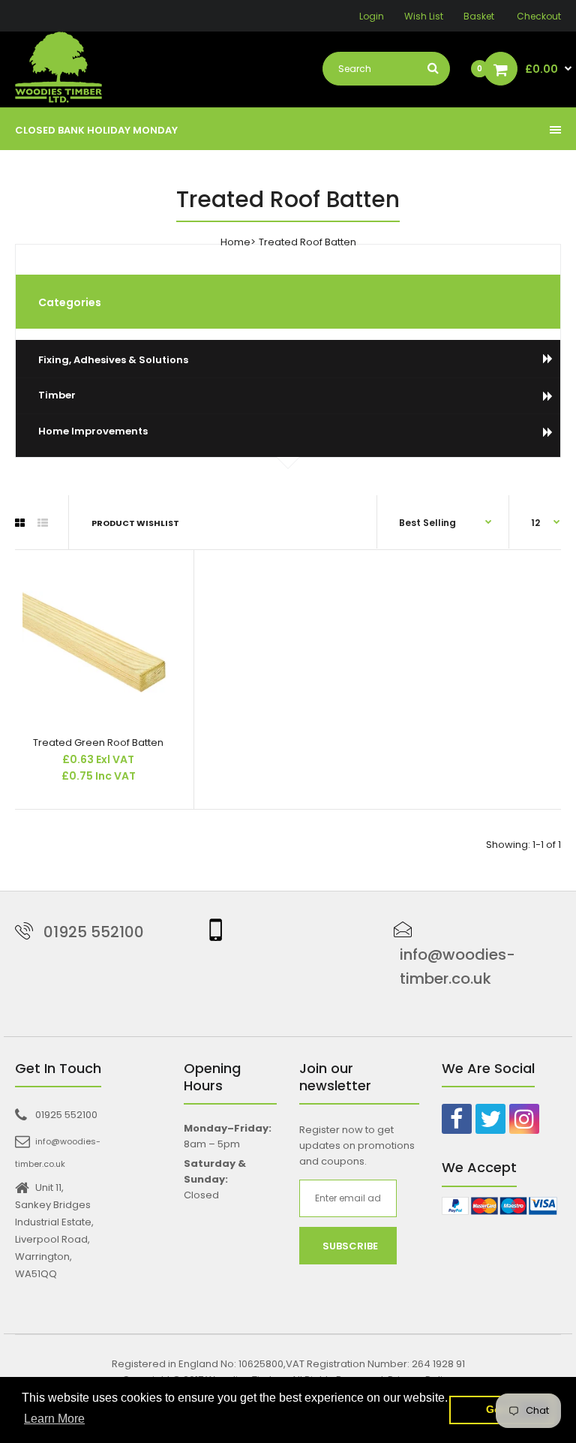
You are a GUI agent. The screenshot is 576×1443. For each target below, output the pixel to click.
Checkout (539, 16)
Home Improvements (93, 431)
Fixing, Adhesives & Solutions (113, 360)
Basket (479, 16)
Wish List (423, 16)
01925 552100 (94, 931)
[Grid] (20, 523)
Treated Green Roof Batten (98, 742)
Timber (57, 395)
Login (371, 16)
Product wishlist (135, 523)
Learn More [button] (54, 1418)
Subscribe (350, 1246)
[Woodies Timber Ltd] (58, 70)
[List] (43, 523)
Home (235, 242)
